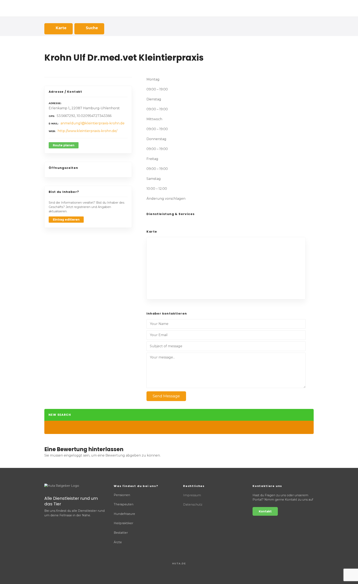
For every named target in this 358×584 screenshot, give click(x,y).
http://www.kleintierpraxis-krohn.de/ (87, 131)
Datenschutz (192, 504)
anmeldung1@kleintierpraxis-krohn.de (92, 123)
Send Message (166, 396)
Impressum (192, 495)
